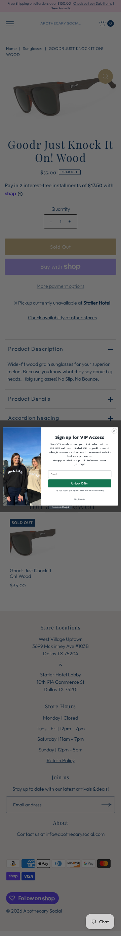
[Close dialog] (114, 430)
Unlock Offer (79, 483)
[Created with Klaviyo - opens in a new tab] (60, 507)
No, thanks (79, 498)
